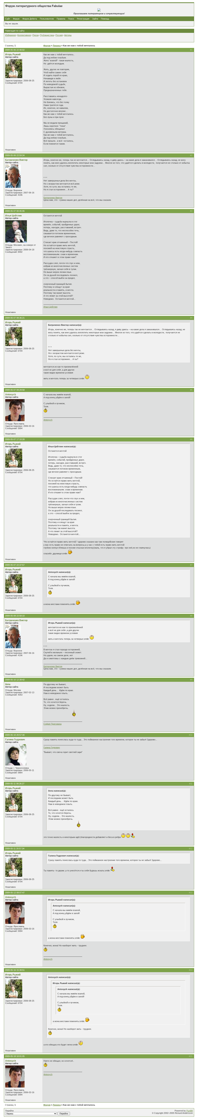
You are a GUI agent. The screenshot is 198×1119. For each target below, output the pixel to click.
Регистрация (83, 19)
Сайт (8, 19)
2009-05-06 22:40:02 (15, 50)
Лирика (57, 45)
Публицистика (47, 35)
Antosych (10, 394)
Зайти (95, 19)
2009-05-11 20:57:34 (14, 848)
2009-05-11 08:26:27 (14, 783)
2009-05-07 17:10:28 (15, 439)
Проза (35, 35)
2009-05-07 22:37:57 (15, 565)
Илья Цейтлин (13, 215)
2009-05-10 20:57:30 (15, 735)
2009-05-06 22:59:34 (15, 155)
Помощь (105, 19)
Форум (16, 19)
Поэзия (59, 35)
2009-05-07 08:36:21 (15, 318)
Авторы (68, 35)
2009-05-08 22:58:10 (15, 616)
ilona (7, 684)
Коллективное (24, 35)
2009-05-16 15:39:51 (15, 970)
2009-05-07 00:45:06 (15, 211)
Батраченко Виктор (16, 160)
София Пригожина (52, 724)
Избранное (10, 35)
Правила (61, 19)
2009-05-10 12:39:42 (15, 680)
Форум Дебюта (30, 19)
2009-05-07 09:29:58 (15, 390)
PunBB (189, 1111)
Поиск (71, 19)
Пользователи (47, 19)
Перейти (9, 1111)
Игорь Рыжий (12, 54)
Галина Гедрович (15, 739)
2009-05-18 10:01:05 (15, 1056)
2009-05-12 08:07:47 (15, 892)
